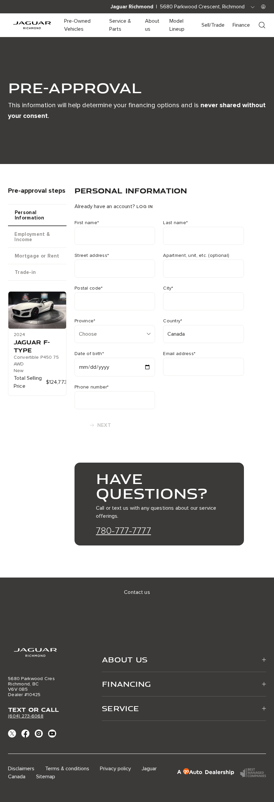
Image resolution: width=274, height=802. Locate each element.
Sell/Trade (213, 25)
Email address (179, 353)
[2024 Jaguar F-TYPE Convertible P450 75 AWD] (37, 310)
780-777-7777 (123, 530)
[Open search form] (262, 25)
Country (172, 321)
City (168, 288)
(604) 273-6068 (25, 716)
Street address (92, 255)
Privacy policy (115, 768)
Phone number (92, 387)
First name (87, 222)
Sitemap (45, 776)
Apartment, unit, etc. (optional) (196, 255)
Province (85, 321)
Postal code (89, 288)
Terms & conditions (67, 768)
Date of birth (89, 353)
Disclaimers (21, 768)
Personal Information (29, 215)
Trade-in (25, 272)
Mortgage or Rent (37, 256)
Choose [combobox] (88, 334)
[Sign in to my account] (263, 6)
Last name (175, 222)
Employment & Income (32, 237)
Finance (241, 25)
